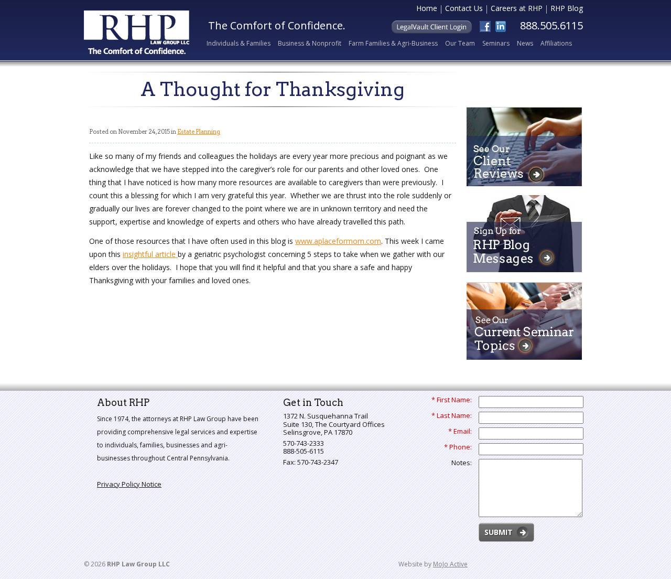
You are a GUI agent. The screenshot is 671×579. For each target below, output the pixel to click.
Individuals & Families (238, 43)
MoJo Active (450, 564)
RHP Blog (566, 9)
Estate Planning (198, 131)
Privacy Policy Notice (129, 484)
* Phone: (458, 447)
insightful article (150, 254)
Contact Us (464, 9)
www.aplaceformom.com (338, 241)
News (525, 43)
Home (426, 9)
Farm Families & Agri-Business (393, 43)
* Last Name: (451, 416)
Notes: (461, 463)
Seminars (496, 43)
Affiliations (556, 43)
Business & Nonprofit (309, 43)
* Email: (460, 431)
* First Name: (451, 400)
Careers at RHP (517, 9)
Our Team (460, 43)
